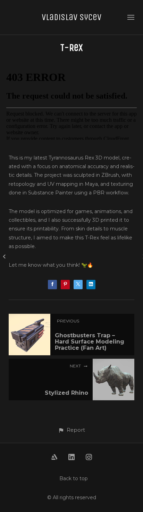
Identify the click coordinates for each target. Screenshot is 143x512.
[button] (71, 430)
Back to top (73, 478)
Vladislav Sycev (71, 17)
